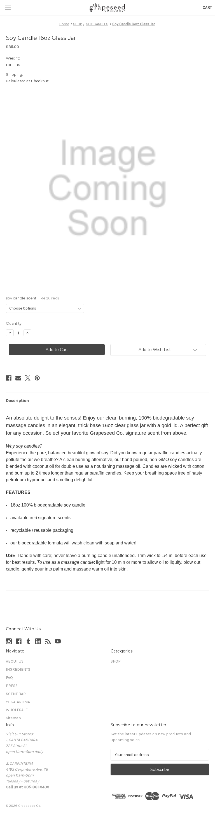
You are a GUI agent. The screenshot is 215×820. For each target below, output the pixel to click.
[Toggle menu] (7, 7)
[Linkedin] (38, 641)
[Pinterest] (37, 378)
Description (17, 400)
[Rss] (48, 641)
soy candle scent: (32, 298)
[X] (28, 378)
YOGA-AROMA (18, 702)
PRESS (12, 685)
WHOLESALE (17, 709)
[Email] (18, 378)
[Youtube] (58, 641)
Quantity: (14, 323)
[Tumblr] (28, 641)
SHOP (116, 661)
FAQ (9, 677)
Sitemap (13, 718)
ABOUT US (15, 661)
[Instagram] (9, 641)
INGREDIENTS (18, 669)
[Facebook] (8, 378)
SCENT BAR (16, 693)
